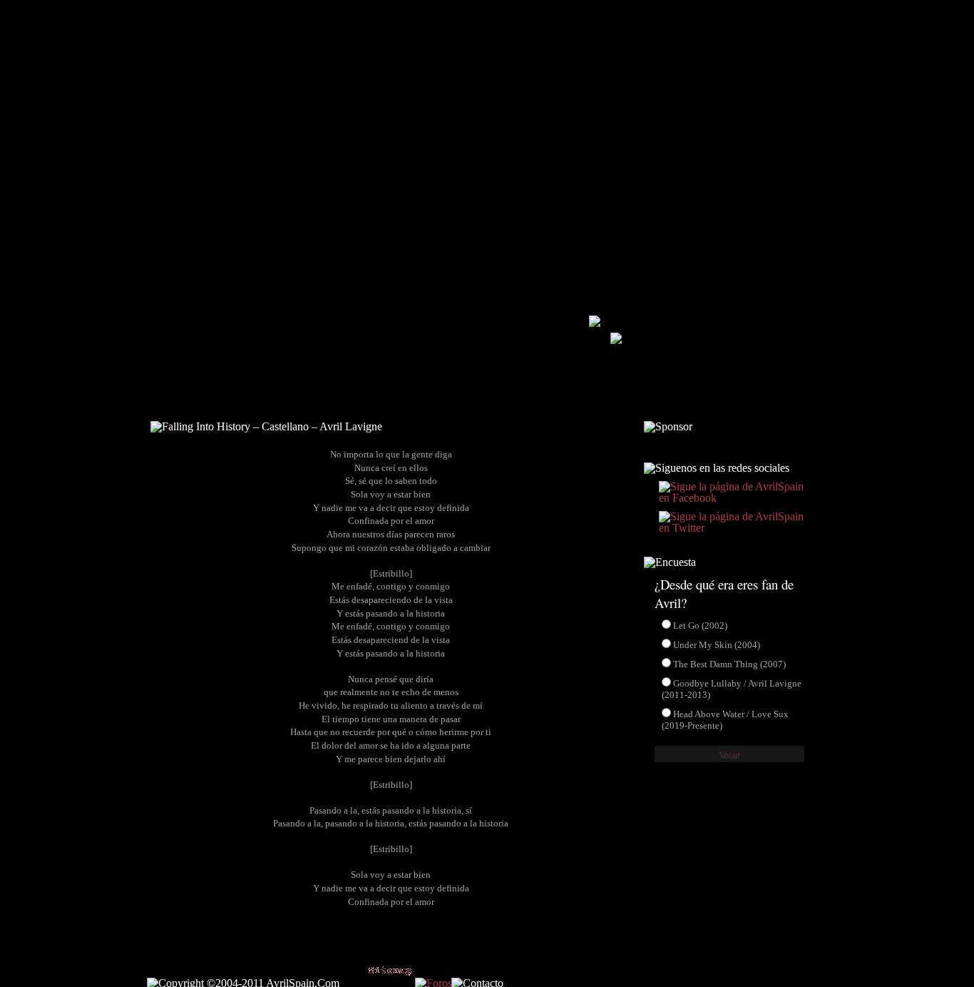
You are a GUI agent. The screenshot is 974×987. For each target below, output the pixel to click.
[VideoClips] (586, 399)
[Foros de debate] (594, 323)
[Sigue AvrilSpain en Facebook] (755, 18)
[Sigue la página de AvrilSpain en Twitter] (729, 528)
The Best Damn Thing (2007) (729, 664)
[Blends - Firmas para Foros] (780, 399)
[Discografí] (388, 399)
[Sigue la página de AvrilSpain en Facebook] (729, 498)
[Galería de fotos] (616, 340)
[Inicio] (178, 399)
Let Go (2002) (700, 625)
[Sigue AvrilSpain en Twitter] (804, 18)
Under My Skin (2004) (716, 644)
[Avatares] (693, 399)
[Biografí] (271, 399)
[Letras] (490, 399)
